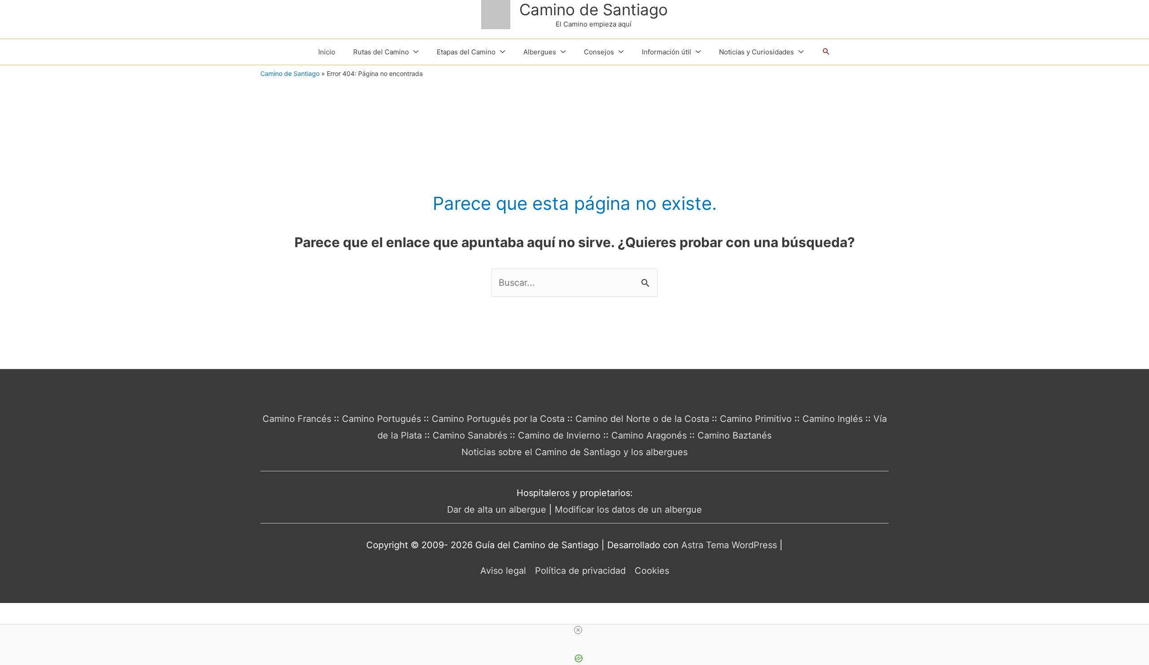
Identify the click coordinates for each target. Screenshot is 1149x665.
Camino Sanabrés (470, 435)
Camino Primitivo (756, 418)
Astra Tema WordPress (729, 545)
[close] (578, 630)
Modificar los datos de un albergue (628, 509)
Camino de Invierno (559, 435)
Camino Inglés (833, 418)
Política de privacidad (580, 570)
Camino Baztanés (734, 435)
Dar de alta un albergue (496, 509)
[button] (826, 51)
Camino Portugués (381, 418)
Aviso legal (503, 570)
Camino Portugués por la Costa (498, 418)
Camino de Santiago (593, 9)
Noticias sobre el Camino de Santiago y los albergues (574, 452)
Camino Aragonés (649, 435)
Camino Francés (297, 418)
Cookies (652, 570)
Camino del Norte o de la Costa (642, 418)
